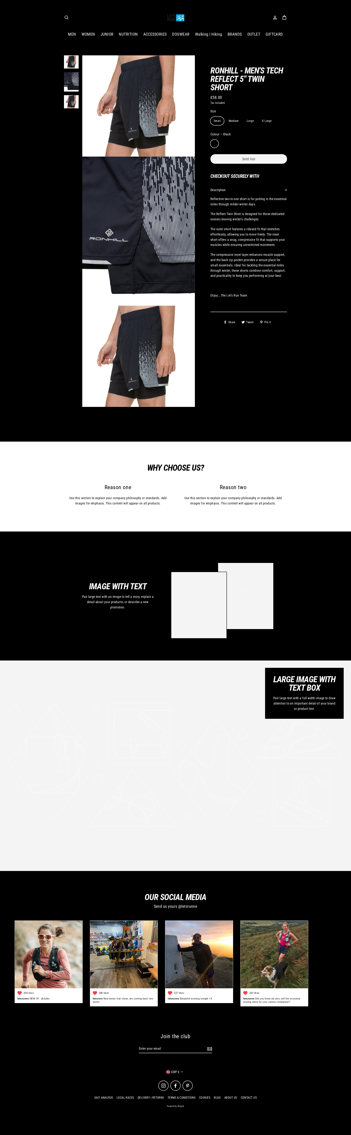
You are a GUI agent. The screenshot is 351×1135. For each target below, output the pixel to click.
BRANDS (235, 34)
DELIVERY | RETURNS (151, 1097)
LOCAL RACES (125, 1097)
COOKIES (204, 1097)
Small (217, 121)
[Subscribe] (209, 1049)
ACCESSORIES (155, 34)
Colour (220, 134)
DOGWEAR (180, 34)
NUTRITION (128, 34)
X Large (267, 121)
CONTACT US (249, 1097)
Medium (234, 121)
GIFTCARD (274, 34)
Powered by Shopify (175, 1106)
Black (214, 144)
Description (218, 190)
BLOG (217, 1097)
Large (250, 121)
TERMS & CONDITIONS (181, 1097)
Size (213, 111)
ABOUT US (230, 1097)
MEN (72, 34)
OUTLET (253, 34)
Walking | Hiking (208, 34)
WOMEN (88, 34)
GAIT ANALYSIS (103, 1097)
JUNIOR (107, 34)
